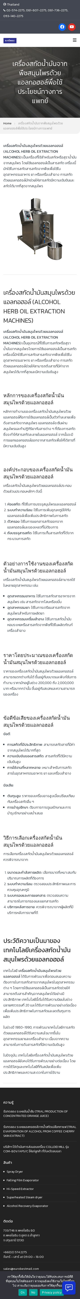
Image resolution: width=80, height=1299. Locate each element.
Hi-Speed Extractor (20, 1189)
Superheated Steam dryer (24, 1197)
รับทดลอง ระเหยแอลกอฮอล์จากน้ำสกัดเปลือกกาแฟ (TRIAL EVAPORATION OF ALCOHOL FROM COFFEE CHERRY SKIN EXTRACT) (39, 1131)
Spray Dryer (15, 1171)
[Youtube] (72, 27)
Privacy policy (52, 1292)
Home (7, 123)
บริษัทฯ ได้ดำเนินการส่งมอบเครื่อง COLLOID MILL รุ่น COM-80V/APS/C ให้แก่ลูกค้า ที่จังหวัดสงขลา (36, 1149)
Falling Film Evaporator (23, 1180)
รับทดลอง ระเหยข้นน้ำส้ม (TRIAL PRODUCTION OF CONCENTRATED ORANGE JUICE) (35, 1113)
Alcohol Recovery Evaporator (27, 1206)
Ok (23, 1292)
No (33, 1292)
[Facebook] (62, 27)
